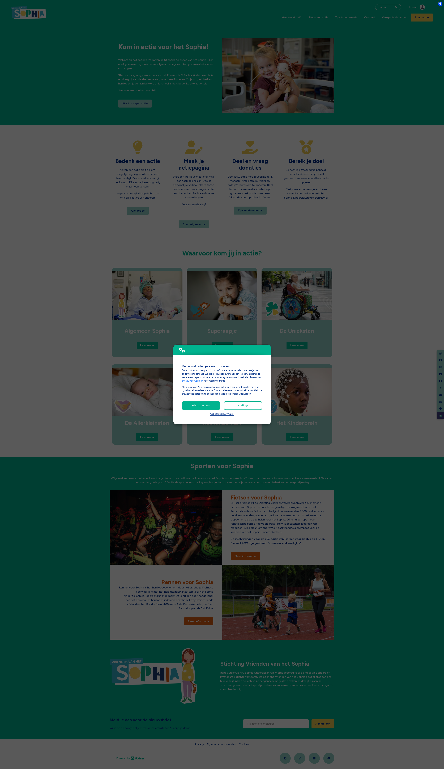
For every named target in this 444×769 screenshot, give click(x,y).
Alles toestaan (201, 405)
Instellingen (243, 405)
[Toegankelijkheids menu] (440, 4)
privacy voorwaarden (192, 380)
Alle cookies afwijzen (222, 414)
